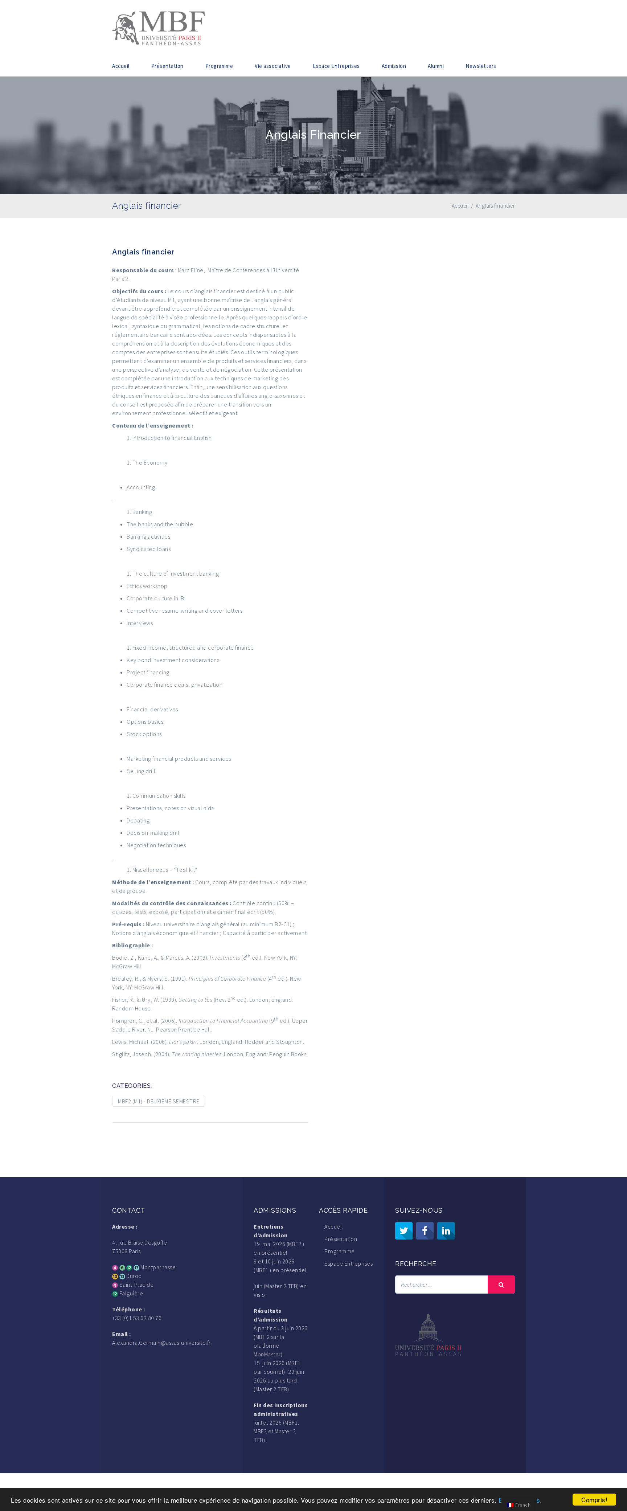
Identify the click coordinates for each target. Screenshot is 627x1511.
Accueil (121, 65)
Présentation (167, 65)
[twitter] (404, 1231)
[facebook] (425, 1231)
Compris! (594, 1499)
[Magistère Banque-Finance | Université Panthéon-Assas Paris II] (158, 27)
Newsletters (481, 65)
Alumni (436, 65)
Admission (394, 65)
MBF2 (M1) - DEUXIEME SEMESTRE (159, 1101)
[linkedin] (446, 1231)
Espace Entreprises (336, 65)
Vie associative (273, 65)
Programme (219, 65)
